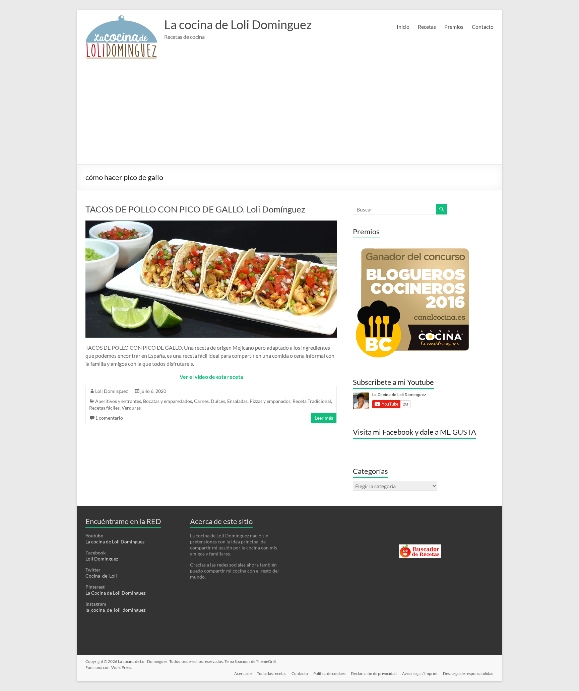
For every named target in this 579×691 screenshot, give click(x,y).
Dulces (218, 401)
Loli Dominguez (111, 391)
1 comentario (109, 418)
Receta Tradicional (312, 401)
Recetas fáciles (104, 408)
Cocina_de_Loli (101, 576)
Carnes (201, 401)
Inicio (403, 26)
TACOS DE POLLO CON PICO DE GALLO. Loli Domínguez (195, 209)
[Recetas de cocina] (420, 547)
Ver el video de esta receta (211, 376)
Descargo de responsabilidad (468, 673)
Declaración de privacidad (374, 673)
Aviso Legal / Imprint (420, 673)
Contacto (483, 26)
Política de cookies (329, 673)
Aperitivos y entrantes (118, 401)
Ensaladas (237, 401)
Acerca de (243, 673)
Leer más (324, 418)
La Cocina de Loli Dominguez (115, 593)
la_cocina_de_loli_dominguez (115, 610)
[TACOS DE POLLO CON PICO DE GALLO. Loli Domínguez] (211, 224)
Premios (453, 26)
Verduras (131, 408)
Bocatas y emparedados (167, 401)
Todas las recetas (271, 673)
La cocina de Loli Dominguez (238, 24)
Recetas (427, 26)
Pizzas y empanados (270, 401)
